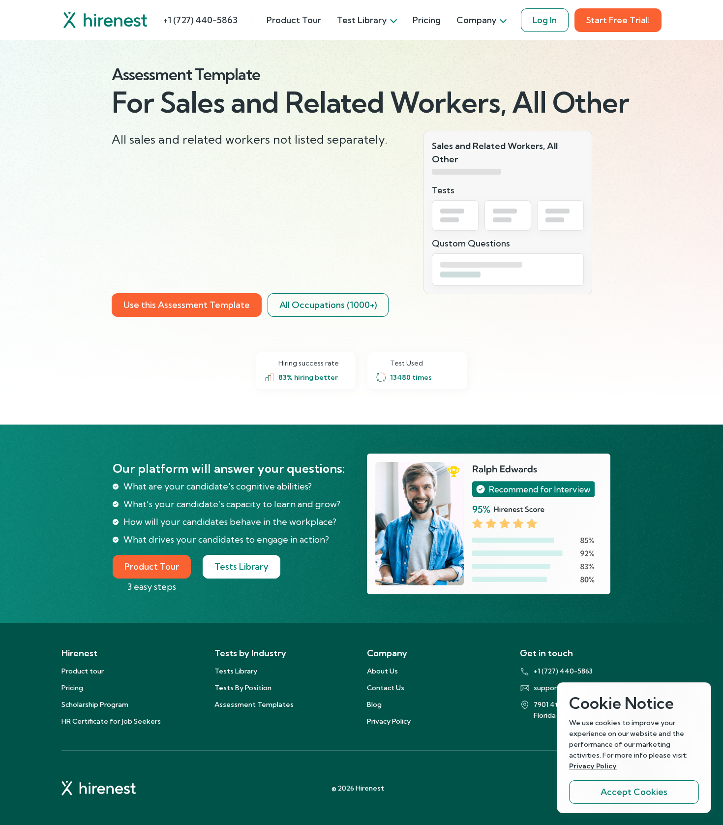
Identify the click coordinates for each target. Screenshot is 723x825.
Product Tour (294, 20)
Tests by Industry (250, 653)
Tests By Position (242, 687)
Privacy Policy (389, 721)
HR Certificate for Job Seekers (111, 721)
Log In (545, 20)
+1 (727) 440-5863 (200, 20)
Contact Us (385, 687)
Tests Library (241, 566)
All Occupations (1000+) (328, 304)
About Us (382, 671)
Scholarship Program (94, 704)
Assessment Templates (254, 704)
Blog (374, 704)
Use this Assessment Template (186, 304)
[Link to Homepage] (105, 20)
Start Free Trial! (618, 20)
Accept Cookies (634, 791)
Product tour (82, 671)
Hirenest (79, 653)
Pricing (427, 20)
